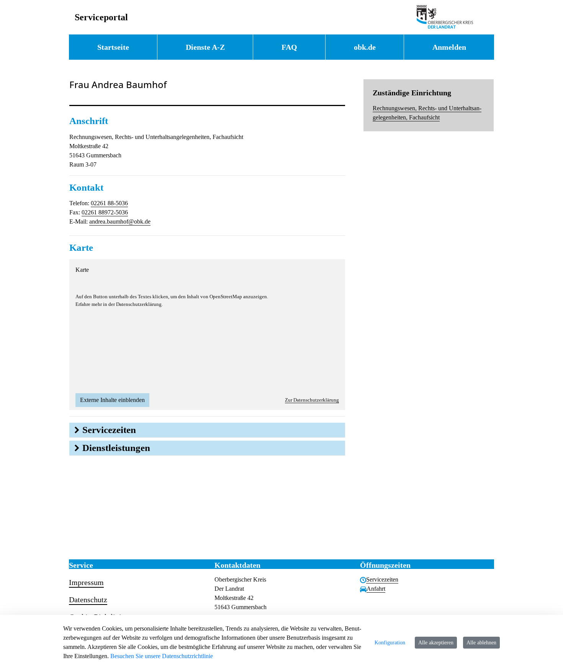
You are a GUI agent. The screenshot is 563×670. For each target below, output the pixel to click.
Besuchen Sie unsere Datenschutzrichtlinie (161, 656)
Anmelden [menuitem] (449, 47)
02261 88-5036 (109, 203)
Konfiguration (390, 642)
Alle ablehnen (481, 642)
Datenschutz (88, 599)
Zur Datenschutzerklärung (312, 400)
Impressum (86, 582)
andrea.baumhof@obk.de (120, 221)
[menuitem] (113, 47)
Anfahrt (376, 588)
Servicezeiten (382, 579)
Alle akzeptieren (435, 642)
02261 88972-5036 (105, 212)
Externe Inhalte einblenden (112, 400)
